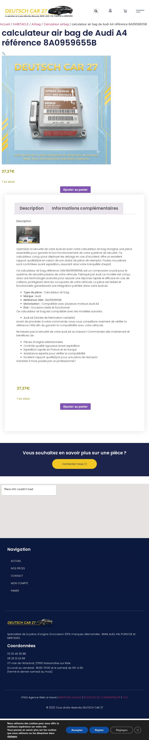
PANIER (15, 590)
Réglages (122, 730)
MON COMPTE (19, 583)
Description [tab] (32, 208)
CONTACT (17, 576)
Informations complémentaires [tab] (85, 208)
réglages (12, 736)
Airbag (36, 24)
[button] (96, 11)
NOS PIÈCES (18, 568)
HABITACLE (21, 24)
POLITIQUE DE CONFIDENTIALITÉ (102, 697)
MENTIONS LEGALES (70, 697)
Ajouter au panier (75, 189)
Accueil (5, 24)
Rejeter (99, 730)
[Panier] (125, 11)
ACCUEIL (16, 561)
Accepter (76, 730)
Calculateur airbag (56, 24)
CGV (125, 697)
